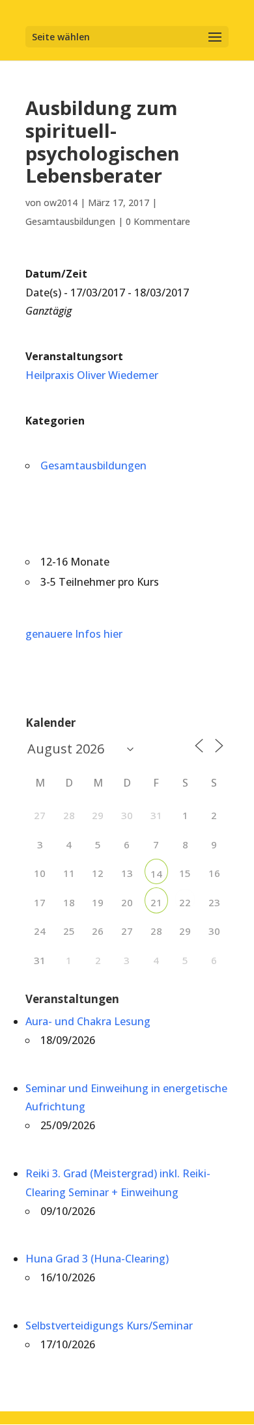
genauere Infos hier (73, 634)
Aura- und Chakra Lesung (87, 1021)
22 (185, 902)
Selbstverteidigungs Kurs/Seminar (109, 1325)
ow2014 (61, 202)
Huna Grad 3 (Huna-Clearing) (97, 1258)
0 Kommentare (158, 221)
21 (156, 902)
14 (156, 873)
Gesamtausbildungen (70, 221)
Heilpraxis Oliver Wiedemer (91, 375)
